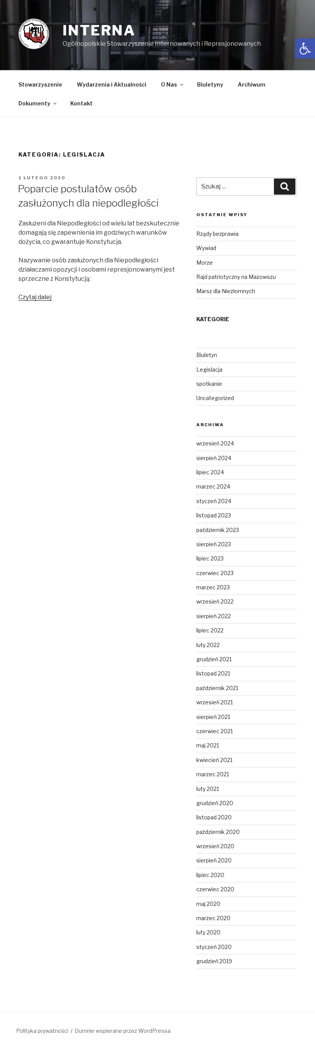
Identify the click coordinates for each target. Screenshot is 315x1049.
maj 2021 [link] (207, 745)
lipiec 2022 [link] (210, 630)
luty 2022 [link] (208, 645)
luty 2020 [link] (208, 932)
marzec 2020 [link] (213, 918)
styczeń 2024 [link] (213, 501)
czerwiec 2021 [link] (214, 731)
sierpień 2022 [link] (213, 616)
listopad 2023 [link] (213, 515)
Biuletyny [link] (210, 84)
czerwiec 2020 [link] (215, 889)
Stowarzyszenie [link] (40, 84)
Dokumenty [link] (34, 103)
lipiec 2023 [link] (210, 558)
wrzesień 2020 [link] (215, 846)
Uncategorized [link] (215, 398)
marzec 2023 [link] (213, 587)
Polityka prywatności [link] (42, 1030)
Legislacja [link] (209, 369)
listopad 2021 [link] (213, 673)
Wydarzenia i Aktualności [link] (111, 84)
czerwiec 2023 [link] (215, 573)
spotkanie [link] (209, 383)
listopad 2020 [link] (214, 817)
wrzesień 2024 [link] (215, 443)
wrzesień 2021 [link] (214, 702)
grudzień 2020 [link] (214, 803)
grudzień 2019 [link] (214, 961)
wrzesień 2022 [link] (215, 601)
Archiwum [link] (251, 84)
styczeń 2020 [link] (214, 947)
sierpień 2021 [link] (213, 717)
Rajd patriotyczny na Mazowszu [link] (236, 277)
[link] (305, 48)
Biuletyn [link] (206, 355)
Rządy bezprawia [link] (217, 233)
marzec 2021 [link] (212, 774)
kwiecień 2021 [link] (214, 760)
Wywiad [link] (206, 248)
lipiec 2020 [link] (210, 875)
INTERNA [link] (99, 30)
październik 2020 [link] (218, 832)
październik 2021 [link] (217, 688)
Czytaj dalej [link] (34, 297)
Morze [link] (204, 262)
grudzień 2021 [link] (214, 659)
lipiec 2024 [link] (210, 472)
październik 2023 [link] (217, 530)
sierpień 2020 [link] (214, 860)
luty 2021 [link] (207, 788)
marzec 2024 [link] (213, 486)
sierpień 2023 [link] (213, 544)
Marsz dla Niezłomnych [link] (225, 291)
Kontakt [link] (81, 103)
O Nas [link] (169, 84)
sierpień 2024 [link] (213, 458)
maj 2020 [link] (208, 904)
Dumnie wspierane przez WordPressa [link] (123, 1030)
